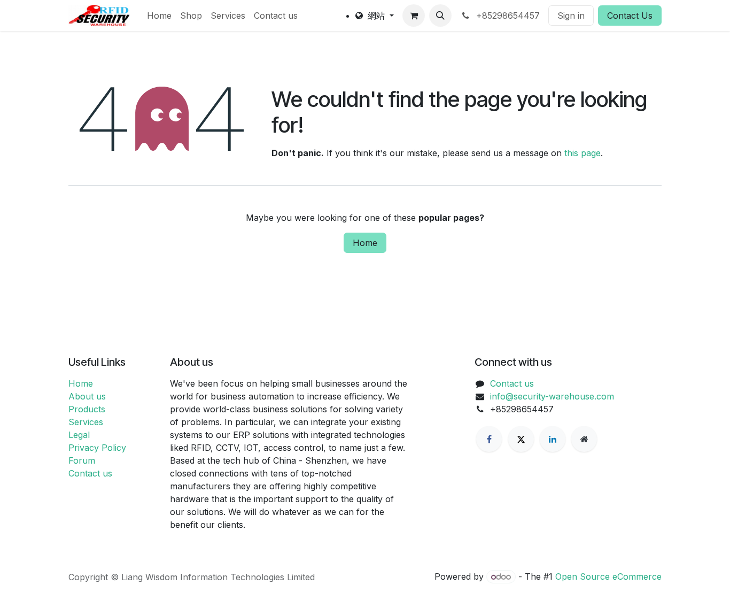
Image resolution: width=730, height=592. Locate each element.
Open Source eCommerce (608, 576)
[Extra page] (584, 439)
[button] (440, 15)
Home (365, 242)
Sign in (571, 15)
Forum (81, 460)
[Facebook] (489, 439)
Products (86, 409)
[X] (521, 439)
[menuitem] (159, 15)
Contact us (90, 473)
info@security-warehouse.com (552, 396)
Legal (79, 434)
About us (87, 396)
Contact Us (630, 15)
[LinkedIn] (552, 439)
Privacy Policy (97, 447)
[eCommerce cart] (413, 15)
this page (582, 153)
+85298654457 (506, 15)
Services (85, 422)
